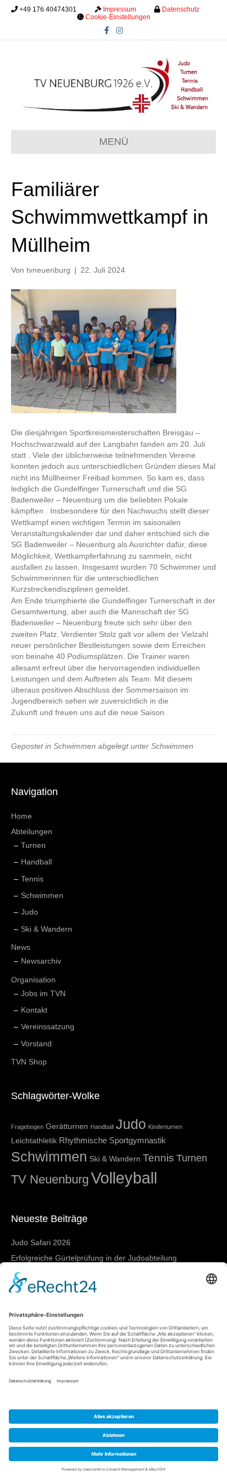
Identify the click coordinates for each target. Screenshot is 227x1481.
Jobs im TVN (43, 993)
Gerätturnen (67, 1126)
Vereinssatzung (47, 1026)
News (20, 947)
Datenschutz (180, 9)
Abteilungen (31, 831)
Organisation (33, 979)
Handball (36, 861)
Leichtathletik (34, 1140)
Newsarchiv (41, 960)
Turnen (33, 845)
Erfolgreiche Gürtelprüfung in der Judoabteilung (94, 1257)
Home (21, 816)
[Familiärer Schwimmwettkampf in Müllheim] (93, 351)
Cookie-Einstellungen (117, 17)
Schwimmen (74, 746)
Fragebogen (27, 1126)
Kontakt (34, 1010)
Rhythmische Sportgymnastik (112, 1140)
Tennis (32, 878)
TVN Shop (29, 1061)
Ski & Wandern (46, 929)
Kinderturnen (165, 1126)
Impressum (119, 9)
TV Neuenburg (50, 1179)
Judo (29, 911)
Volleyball (124, 1178)
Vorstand (36, 1043)
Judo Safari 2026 (41, 1242)
